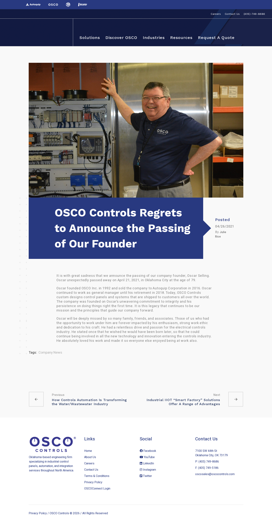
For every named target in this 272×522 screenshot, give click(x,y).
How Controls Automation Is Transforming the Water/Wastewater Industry (89, 402)
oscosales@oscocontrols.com (215, 474)
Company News (50, 352)
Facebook (149, 451)
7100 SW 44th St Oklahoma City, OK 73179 (211, 453)
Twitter (147, 476)
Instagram (149, 470)
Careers (89, 463)
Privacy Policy (93, 482)
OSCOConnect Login (97, 488)
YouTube (149, 457)
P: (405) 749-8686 (207, 461)
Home (88, 451)
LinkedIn (148, 463)
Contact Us (91, 470)
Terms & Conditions (96, 476)
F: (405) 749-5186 (207, 468)
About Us (90, 457)
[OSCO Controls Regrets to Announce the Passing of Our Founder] (136, 130)
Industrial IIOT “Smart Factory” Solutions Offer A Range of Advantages (183, 402)
